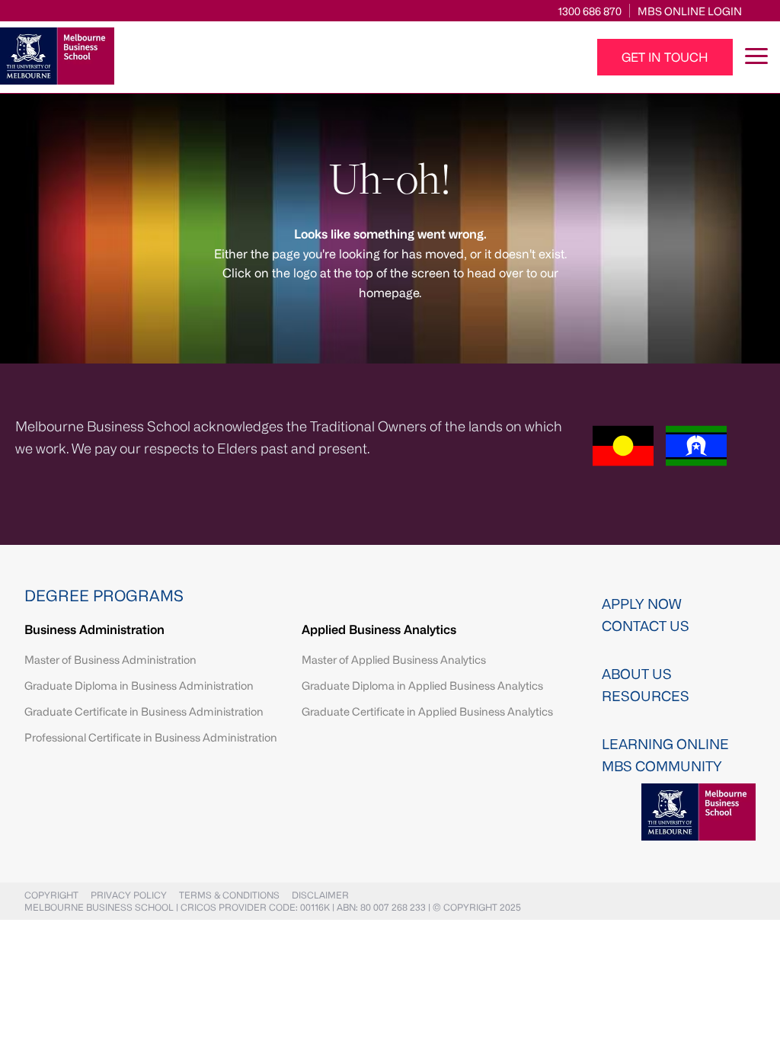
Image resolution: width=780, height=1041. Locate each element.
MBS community (662, 766)
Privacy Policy (129, 894)
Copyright (51, 894)
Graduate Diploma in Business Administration (139, 685)
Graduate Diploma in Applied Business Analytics (422, 685)
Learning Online (665, 743)
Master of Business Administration (110, 659)
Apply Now (642, 603)
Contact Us (645, 625)
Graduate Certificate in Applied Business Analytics (427, 711)
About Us (637, 673)
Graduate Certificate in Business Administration (144, 711)
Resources (645, 695)
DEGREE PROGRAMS (104, 595)
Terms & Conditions (229, 894)
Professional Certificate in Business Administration (150, 737)
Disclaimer (320, 894)
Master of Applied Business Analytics (394, 659)
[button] (665, 57)
